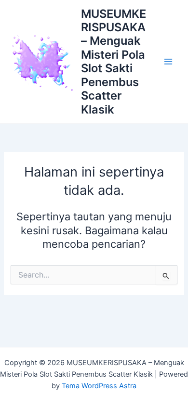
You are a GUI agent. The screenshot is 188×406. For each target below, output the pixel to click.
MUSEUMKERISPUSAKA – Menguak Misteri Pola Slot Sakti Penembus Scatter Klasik (113, 61)
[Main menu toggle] (168, 61)
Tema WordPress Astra (99, 385)
